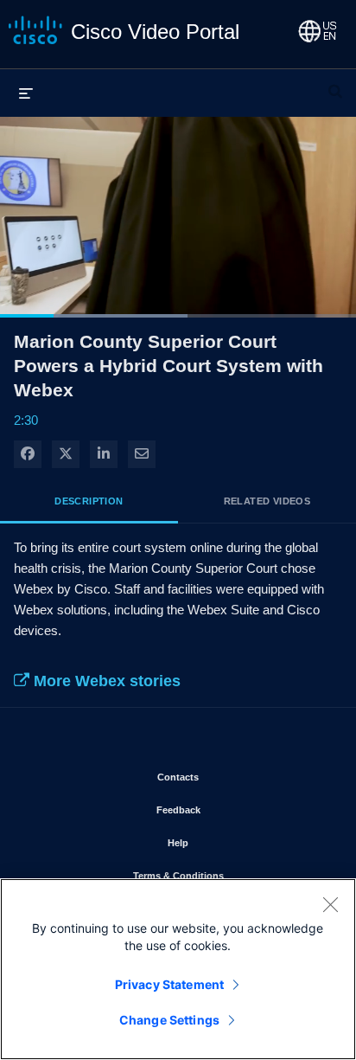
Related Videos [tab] (267, 501)
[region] (178, 969)
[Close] (330, 904)
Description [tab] (88, 501)
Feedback (229, 809)
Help (228, 842)
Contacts (228, 776)
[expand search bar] (335, 84)
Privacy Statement (169, 984)
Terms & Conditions (229, 875)
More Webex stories (105, 681)
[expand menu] (26, 92)
